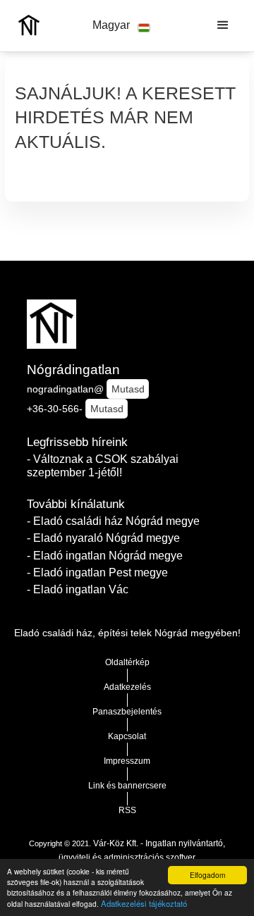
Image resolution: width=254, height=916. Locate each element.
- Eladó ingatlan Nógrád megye (105, 556)
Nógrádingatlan (73, 369)
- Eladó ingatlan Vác (77, 589)
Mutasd (128, 389)
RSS (127, 810)
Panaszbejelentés (127, 712)
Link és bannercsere (127, 786)
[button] (121, 26)
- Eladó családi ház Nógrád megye (113, 521)
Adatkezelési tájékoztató (144, 903)
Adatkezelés (127, 687)
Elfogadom (207, 874)
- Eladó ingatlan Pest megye (97, 572)
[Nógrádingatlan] (25, 25)
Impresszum (127, 761)
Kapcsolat (127, 736)
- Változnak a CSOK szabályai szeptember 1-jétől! (103, 465)
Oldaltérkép (127, 662)
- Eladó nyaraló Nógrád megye (103, 538)
